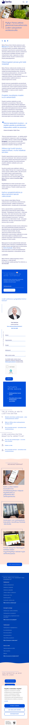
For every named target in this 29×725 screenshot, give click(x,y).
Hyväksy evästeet (14, 705)
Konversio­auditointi (8, 632)
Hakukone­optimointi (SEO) (9, 648)
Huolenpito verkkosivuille (9, 600)
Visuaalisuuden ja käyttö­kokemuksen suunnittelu (11, 616)
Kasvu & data (7, 645)
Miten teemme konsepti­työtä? (10, 619)
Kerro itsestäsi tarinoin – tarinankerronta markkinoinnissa (15, 428)
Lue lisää (6, 701)
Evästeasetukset (14, 713)
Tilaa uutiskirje (9, 290)
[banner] (7, 2)
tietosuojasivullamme (10, 362)
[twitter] (2, 40)
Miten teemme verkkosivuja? (10, 602)
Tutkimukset (6, 625)
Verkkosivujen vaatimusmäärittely (11, 610)
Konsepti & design (8, 608)
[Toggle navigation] (27, 2)
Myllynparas (5, 47)
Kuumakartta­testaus (8, 630)
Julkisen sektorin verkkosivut (10, 592)
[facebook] (7, 40)
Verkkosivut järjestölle (8, 590)
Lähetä (9, 378)
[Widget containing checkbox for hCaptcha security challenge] (10, 369)
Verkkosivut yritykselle (8, 587)
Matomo (5, 653)
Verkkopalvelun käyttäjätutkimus (10, 627)
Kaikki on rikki (8, 445)
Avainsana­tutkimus (7, 635)
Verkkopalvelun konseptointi (10, 613)
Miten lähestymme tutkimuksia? (10, 640)
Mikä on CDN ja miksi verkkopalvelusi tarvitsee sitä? (15, 423)
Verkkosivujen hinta (8, 595)
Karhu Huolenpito (8, 248)
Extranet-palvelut (7, 597)
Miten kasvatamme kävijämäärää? (11, 656)
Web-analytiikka (7, 651)
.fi (8, 47)
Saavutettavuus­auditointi (9, 638)
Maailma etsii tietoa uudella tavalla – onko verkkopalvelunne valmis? (16, 417)
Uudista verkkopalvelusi (9, 585)
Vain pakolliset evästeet (14, 709)
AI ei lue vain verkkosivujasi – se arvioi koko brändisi (15, 440)
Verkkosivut (6, 582)
